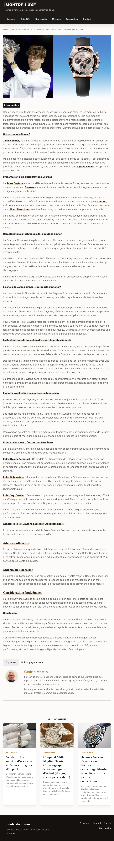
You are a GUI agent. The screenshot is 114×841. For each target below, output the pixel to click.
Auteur (107, 823)
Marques (56, 19)
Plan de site (105, 828)
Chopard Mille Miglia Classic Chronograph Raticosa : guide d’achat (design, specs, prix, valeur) (56, 766)
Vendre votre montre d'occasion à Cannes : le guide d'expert (19, 762)
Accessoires (72, 19)
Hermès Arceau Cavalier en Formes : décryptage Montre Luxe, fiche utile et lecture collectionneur (94, 768)
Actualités (25, 19)
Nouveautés (41, 19)
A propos (11, 19)
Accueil (6, 29)
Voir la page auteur (32, 662)
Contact (87, 19)
